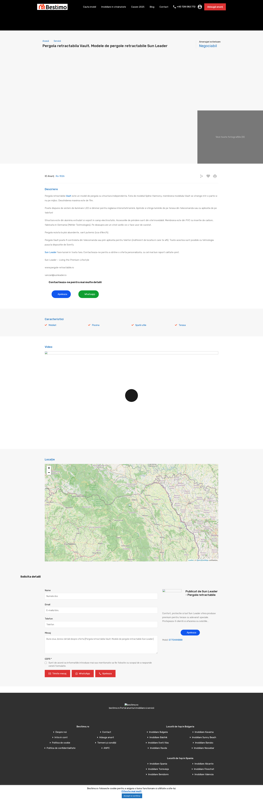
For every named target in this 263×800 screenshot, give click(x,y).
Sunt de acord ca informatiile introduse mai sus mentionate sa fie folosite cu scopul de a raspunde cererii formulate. (100, 664)
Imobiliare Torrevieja (158, 769)
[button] (61, 294)
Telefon (49, 618)
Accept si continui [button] (132, 796)
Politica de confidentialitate (61, 748)
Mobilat (52, 325)
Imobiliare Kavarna (204, 732)
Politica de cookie (61, 743)
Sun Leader (50, 252)
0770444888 (175, 640)
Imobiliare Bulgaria (158, 732)
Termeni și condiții (106, 743)
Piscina (95, 325)
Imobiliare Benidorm (158, 774)
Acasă (45, 41)
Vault (69, 196)
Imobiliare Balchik (158, 737)
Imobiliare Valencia (204, 774)
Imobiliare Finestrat (204, 769)
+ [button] (49, 468)
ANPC (107, 748)
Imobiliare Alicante (204, 764)
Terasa (182, 325)
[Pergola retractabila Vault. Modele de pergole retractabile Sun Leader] (131, 508)
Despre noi (61, 732)
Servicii (57, 41)
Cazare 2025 (137, 6)
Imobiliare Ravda (158, 748)
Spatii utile (140, 325)
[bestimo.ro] (52, 8)
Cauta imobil (89, 6)
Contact (164, 6)
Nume (48, 590)
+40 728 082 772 (186, 7)
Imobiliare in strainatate (113, 6)
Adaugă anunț (215, 6)
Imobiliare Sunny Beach (204, 737)
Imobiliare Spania (158, 764)
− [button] (49, 472)
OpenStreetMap (202, 560)
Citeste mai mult (131, 791)
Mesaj (48, 632)
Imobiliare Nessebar (204, 748)
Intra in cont (61, 737)
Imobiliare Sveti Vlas (158, 743)
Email (47, 604)
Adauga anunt (106, 737)
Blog (152, 6)
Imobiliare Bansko (204, 743)
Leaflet (190, 560)
